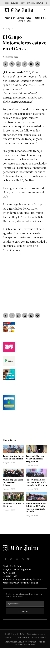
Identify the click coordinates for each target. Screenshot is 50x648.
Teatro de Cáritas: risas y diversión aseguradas (35, 459)
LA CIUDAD (9, 28)
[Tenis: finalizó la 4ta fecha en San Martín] (13, 449)
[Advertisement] (25, 280)
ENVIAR (25, 611)
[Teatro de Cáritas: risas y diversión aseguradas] (36, 449)
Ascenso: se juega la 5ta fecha (13, 505)
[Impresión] (31, 64)
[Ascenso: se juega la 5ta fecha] (13, 496)
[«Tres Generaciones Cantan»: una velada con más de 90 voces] (36, 473)
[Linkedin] (17, 558)
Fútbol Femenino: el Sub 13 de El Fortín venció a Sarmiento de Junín (36, 507)
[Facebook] (5, 64)
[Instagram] (11, 558)
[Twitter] (12, 64)
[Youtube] (28, 558)
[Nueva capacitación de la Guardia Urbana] (13, 473)
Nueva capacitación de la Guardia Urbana (13, 482)
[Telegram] (37, 64)
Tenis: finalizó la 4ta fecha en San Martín (13, 457)
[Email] (25, 64)
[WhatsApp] (18, 64)
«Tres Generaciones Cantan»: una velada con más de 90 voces (36, 482)
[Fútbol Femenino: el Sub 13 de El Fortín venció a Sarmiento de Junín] (36, 496)
